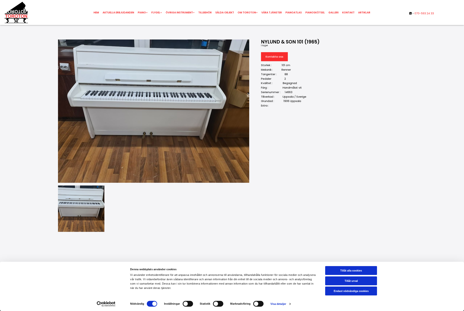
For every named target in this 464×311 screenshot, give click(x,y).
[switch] (188, 304)
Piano (142, 12)
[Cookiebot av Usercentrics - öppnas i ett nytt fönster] (106, 304)
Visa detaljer (278, 303)
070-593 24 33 (424, 13)
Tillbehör (205, 12)
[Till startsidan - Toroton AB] (42, 12)
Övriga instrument (179, 12)
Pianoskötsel (315, 12)
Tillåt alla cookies (351, 270)
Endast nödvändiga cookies (351, 291)
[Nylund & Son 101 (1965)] (153, 111)
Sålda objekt (224, 12)
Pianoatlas (293, 12)
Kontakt (348, 12)
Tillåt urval (351, 280)
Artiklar (364, 12)
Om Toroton (247, 12)
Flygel (155, 12)
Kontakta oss (274, 57)
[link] (143, 12)
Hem (96, 12)
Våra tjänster (271, 12)
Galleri (333, 12)
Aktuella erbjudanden (118, 12)
